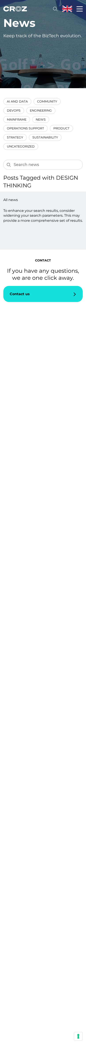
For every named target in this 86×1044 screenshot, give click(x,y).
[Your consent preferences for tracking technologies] (78, 1036)
